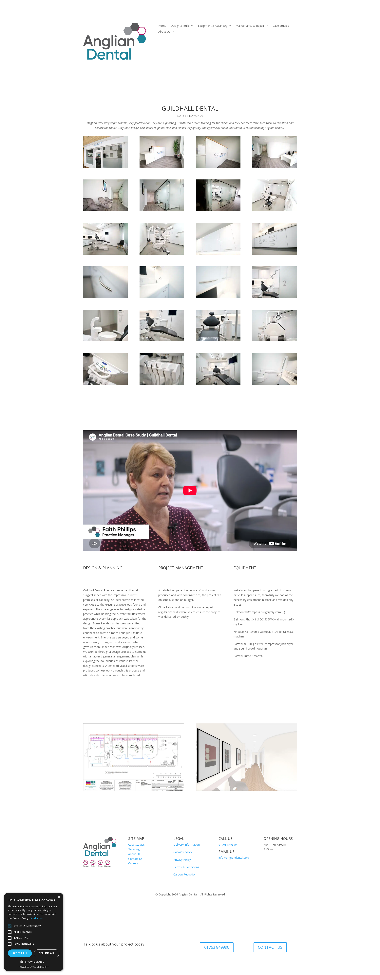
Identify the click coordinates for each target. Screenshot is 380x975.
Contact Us (135, 859)
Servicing (134, 849)
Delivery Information (186, 844)
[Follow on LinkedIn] (266, 861)
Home (162, 26)
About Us (164, 31)
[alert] (33, 932)
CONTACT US (270, 947)
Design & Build (180, 26)
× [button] (58, 897)
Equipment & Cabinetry (212, 26)
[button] (33, 962)
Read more (36, 918)
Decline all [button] (47, 953)
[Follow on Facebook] (290, 861)
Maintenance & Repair (250, 26)
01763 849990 (227, 844)
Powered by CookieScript (34, 966)
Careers (133, 863)
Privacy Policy (182, 859)
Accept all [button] (20, 953)
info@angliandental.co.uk (234, 857)
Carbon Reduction (184, 874)
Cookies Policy (182, 852)
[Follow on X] (266, 869)
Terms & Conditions (186, 867)
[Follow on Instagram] (274, 861)
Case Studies (281, 26)
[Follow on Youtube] (282, 861)
